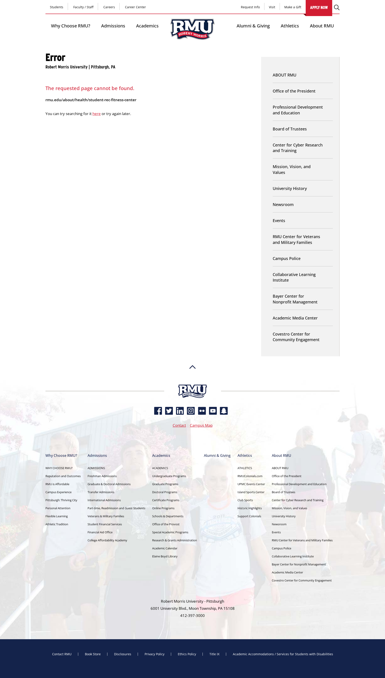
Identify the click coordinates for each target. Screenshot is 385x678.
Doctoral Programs (164, 492)
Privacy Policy (154, 654)
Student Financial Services (105, 524)
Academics (147, 26)
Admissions (113, 26)
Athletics (290, 26)
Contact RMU (62, 654)
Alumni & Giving (253, 26)
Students (56, 7)
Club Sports (245, 500)
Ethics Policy (187, 654)
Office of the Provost (166, 524)
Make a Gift (292, 7)
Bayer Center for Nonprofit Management (295, 298)
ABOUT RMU (284, 75)
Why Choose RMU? (70, 26)
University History (290, 188)
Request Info (250, 7)
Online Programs (163, 508)
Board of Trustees (290, 129)
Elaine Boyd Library (165, 556)
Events (279, 220)
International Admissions (104, 500)
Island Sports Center (251, 492)
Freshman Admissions (102, 476)
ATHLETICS (245, 468)
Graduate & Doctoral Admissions (109, 484)
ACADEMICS (160, 468)
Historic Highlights (250, 508)
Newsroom (283, 204)
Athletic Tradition (56, 524)
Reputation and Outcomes (63, 476)
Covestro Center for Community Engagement (296, 336)
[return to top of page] (192, 382)
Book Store (93, 654)
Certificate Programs (165, 500)
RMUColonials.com (250, 476)
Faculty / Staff (83, 7)
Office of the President (294, 91)
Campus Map (201, 425)
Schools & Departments (167, 516)
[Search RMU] (337, 7)
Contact (179, 425)
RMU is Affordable (57, 484)
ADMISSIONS (96, 468)
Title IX (214, 654)
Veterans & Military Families (106, 516)
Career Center (135, 7)
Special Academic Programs (170, 532)
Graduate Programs (165, 484)
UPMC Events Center (251, 484)
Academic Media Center (295, 318)
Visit (272, 7)
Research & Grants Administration (174, 540)
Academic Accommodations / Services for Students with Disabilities (283, 654)
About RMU (322, 26)
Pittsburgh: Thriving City (61, 500)
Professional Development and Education (298, 109)
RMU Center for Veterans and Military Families (296, 239)
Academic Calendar (164, 548)
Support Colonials (249, 516)
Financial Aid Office (100, 532)
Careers (109, 7)
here (96, 113)
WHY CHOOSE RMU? (59, 468)
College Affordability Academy (107, 540)
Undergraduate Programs (169, 476)
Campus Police (287, 258)
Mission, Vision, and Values (292, 169)
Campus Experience (58, 492)
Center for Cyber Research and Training (298, 147)
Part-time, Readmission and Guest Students (116, 508)
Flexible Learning (56, 516)
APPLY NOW (319, 7)
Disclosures (122, 654)
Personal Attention (57, 508)
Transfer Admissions (101, 492)
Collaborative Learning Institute (294, 277)
